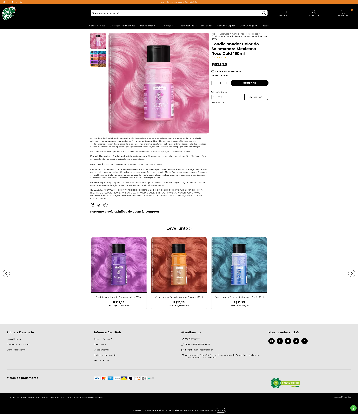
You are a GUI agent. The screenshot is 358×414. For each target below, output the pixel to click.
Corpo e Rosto (97, 25)
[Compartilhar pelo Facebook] (93, 206)
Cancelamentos (101, 350)
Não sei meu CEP (218, 102)
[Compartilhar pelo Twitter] (99, 206)
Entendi (221, 410)
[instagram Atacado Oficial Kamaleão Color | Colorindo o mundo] (4, 2)
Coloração (168, 25)
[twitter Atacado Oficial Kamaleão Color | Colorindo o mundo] (21, 2)
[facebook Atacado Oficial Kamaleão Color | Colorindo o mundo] (8, 2)
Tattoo (265, 25)
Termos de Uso (101, 360)
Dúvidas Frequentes (16, 350)
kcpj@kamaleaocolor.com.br (199, 350)
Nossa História (14, 339)
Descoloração (148, 25)
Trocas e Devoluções (104, 339)
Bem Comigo (247, 25)
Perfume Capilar (226, 25)
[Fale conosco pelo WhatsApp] (353, 408)
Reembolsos (100, 344)
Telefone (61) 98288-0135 (197, 344)
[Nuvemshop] (342, 397)
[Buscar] (264, 13)
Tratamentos (187, 25)
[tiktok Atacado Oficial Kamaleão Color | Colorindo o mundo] (17, 2)
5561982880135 (192, 339)
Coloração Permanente (122, 25)
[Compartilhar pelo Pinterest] (105, 206)
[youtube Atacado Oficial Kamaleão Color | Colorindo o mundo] (13, 2)
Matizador (206, 25)
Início (214, 34)
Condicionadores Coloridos (245, 34)
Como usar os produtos (18, 344)
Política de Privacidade (105, 355)
